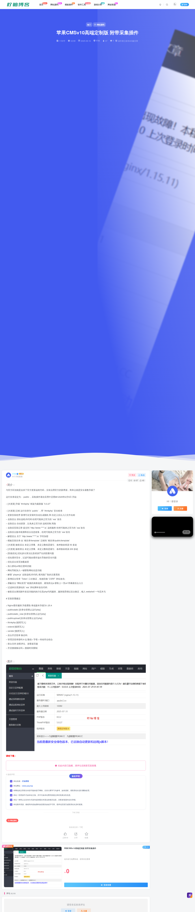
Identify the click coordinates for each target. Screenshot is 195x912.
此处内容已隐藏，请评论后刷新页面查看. (77, 765)
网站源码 (55, 4)
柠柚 (14, 473)
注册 (181, 508)
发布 (185, 4)
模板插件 (69, 4)
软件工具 (84, 4)
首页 (43, 4)
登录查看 (107, 885)
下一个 (186, 532)
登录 (166, 508)
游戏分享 (99, 4)
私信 (143, 475)
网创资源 (112, 4)
